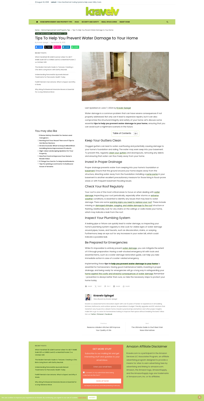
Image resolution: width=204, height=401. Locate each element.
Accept (92, 398)
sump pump (152, 174)
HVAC (77, 22)
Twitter (93, 314)
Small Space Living (109, 22)
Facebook (108, 314)
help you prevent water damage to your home (134, 263)
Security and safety (90, 22)
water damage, (130, 248)
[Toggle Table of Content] (134, 133)
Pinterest (100, 314)
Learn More (82, 398)
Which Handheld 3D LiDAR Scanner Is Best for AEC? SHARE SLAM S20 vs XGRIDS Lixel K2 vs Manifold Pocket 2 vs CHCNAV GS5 (55, 59)
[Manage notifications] (199, 397)
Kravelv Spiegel (42, 42)
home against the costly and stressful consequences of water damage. (119, 273)
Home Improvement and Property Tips (56, 22)
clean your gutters (117, 152)
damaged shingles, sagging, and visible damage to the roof (123, 205)
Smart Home (125, 22)
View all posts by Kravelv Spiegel (105, 299)
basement (90, 170)
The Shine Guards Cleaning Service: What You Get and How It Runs (83, 2)
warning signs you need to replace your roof (131, 202)
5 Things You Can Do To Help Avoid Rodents (56, 161)
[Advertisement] (55, 111)
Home (37, 30)
